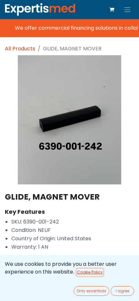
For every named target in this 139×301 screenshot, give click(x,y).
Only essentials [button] (91, 291)
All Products (20, 48)
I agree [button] (122, 291)
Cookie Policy (90, 272)
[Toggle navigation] (127, 9)
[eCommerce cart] (111, 9)
